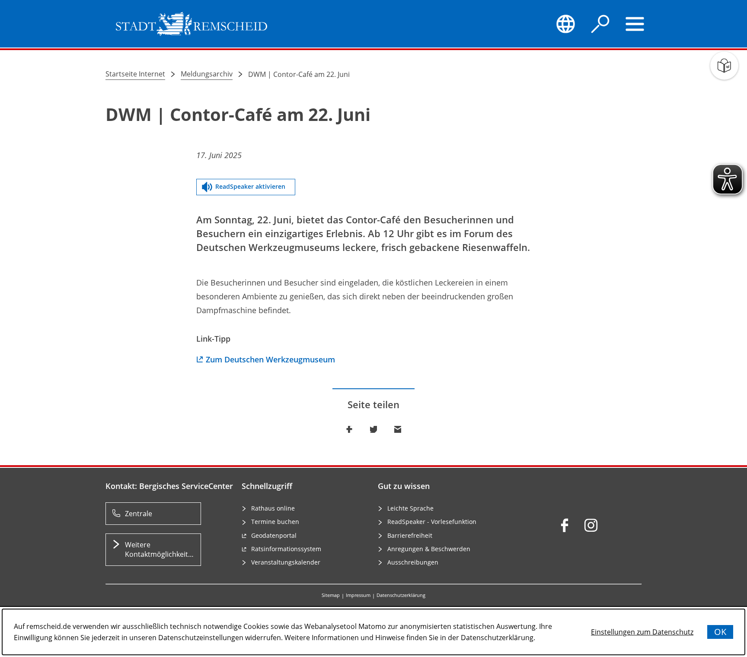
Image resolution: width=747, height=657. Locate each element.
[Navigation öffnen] (635, 24)
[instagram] (591, 525)
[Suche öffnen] (600, 24)
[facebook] (564, 525)
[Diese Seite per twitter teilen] (373, 429)
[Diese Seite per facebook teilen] (349, 429)
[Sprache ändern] (565, 24)
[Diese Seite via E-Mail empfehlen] (397, 429)
